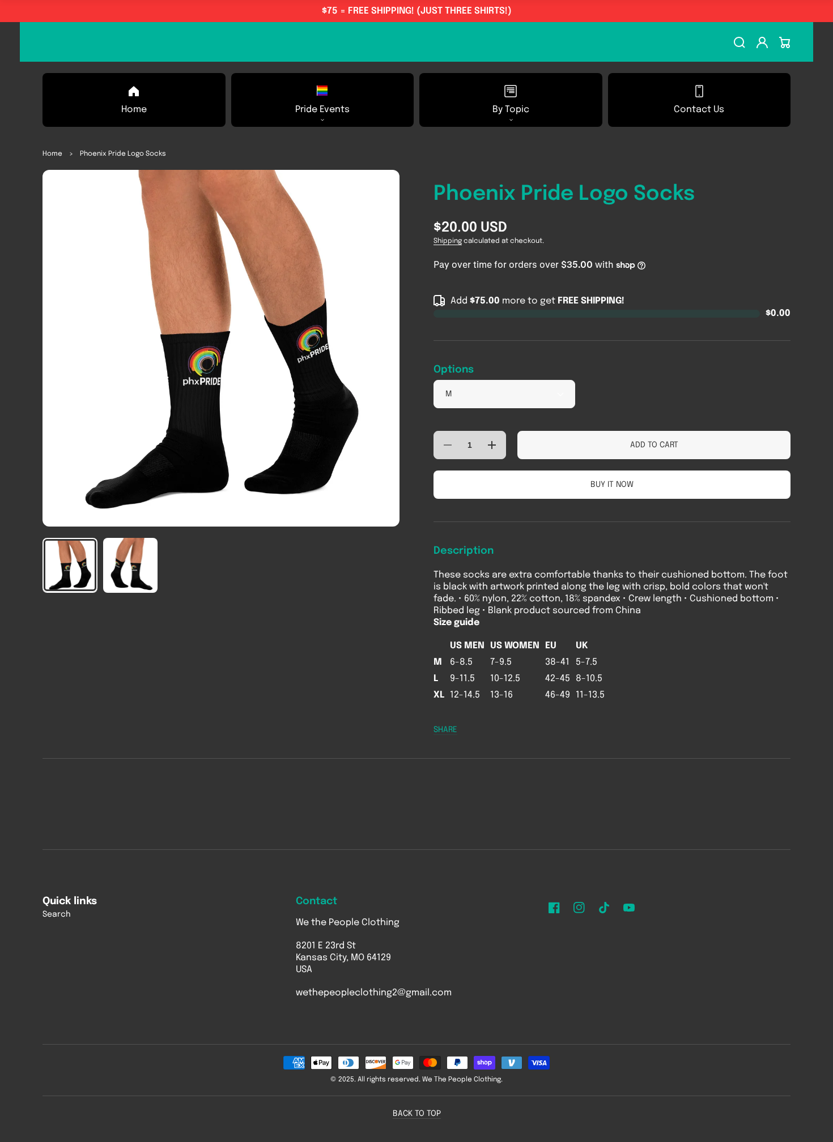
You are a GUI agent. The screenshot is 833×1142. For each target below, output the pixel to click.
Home (52, 154)
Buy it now (612, 485)
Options (454, 370)
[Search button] (739, 42)
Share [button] (445, 730)
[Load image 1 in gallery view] (69, 565)
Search (56, 914)
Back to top (417, 1114)
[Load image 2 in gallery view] (130, 565)
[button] (322, 100)
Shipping (448, 241)
